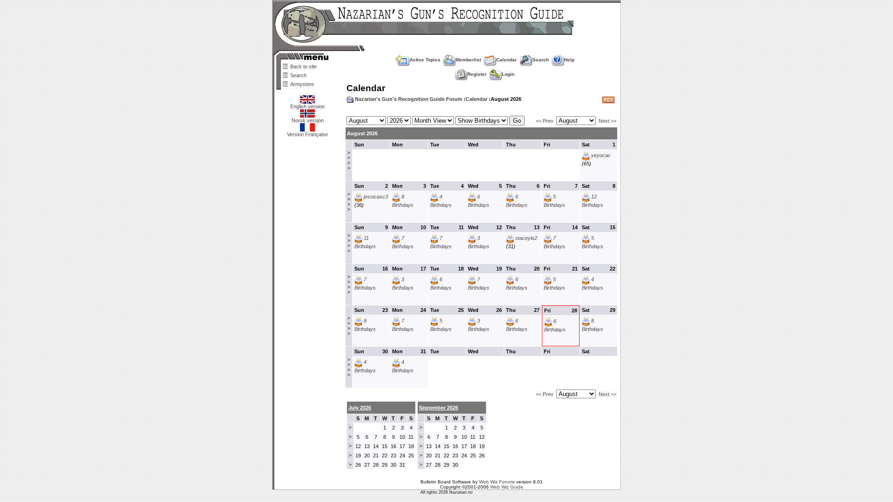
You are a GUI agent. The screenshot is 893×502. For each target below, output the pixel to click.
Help (569, 59)
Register (476, 74)
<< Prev (544, 121)
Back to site (303, 66)
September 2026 (438, 407)
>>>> (348, 160)
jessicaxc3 (376, 196)
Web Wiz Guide (506, 486)
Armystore (302, 84)
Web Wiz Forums (497, 481)
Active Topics (425, 59)
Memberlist (468, 59)
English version (307, 106)
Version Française (307, 134)
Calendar (506, 59)
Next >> (607, 121)
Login (508, 74)
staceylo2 (526, 238)
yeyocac (601, 155)
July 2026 (359, 407)
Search (298, 75)
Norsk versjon (308, 120)
